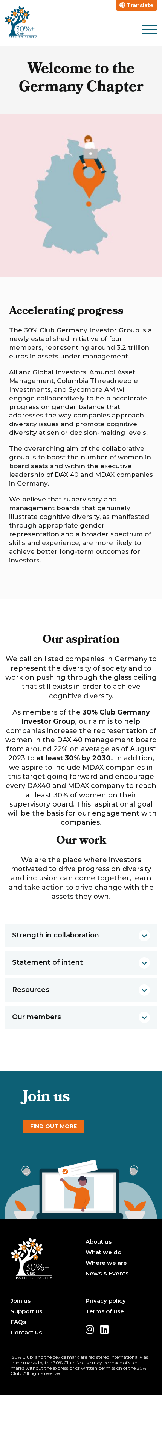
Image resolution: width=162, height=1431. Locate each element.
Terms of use (105, 1311)
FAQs (18, 1322)
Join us (21, 1300)
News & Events (107, 1273)
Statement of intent (47, 962)
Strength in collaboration (55, 935)
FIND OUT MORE (53, 1126)
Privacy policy (106, 1300)
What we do (103, 1252)
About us (99, 1241)
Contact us (26, 1332)
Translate (139, 5)
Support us (26, 1311)
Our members (36, 1017)
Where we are (106, 1263)
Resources (30, 990)
